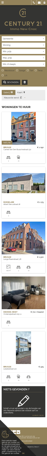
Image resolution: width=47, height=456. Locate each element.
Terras (40, 70)
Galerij (6, 92)
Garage (22, 70)
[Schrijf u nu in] (23, 399)
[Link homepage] (23, 19)
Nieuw (7, 142)
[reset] (24, 82)
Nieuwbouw (9, 70)
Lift (5, 75)
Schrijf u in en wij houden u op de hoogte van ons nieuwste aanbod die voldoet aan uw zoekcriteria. (22, 410)
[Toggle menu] (2, 2)
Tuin (31, 70)
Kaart (20, 92)
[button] (34, 2)
